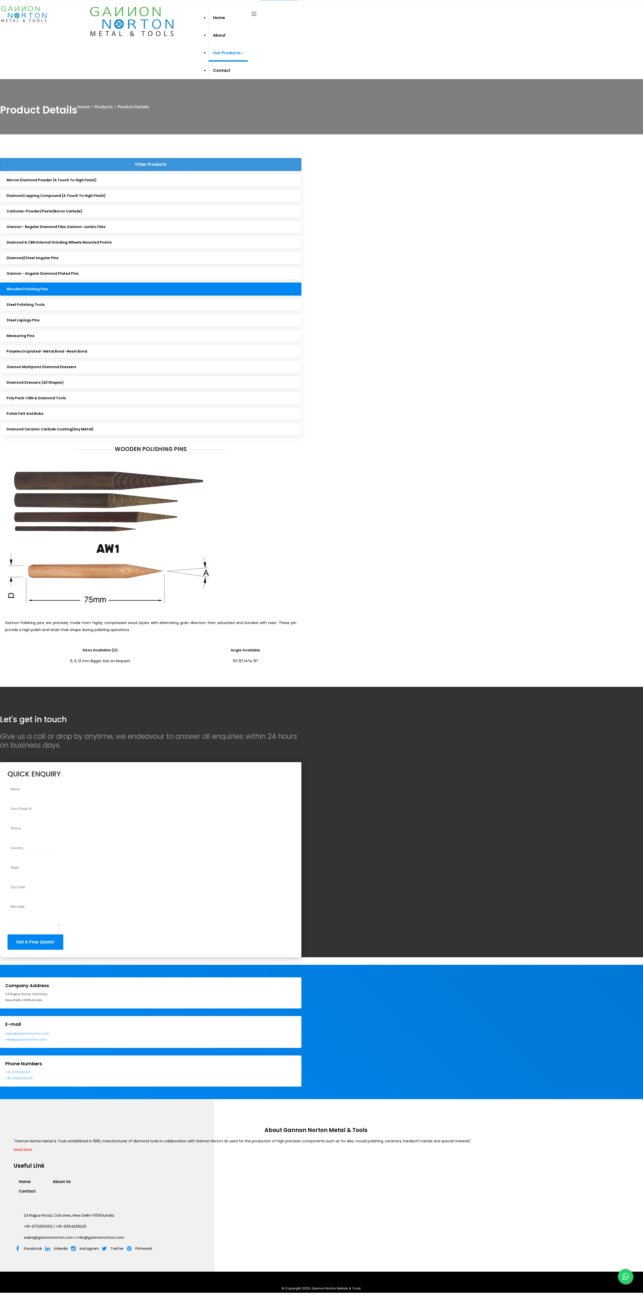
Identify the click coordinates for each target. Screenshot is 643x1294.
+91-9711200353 (17, 1072)
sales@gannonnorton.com (27, 1033)
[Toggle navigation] (253, 14)
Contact (221, 70)
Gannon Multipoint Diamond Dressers (41, 366)
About (219, 35)
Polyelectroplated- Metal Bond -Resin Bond (47, 351)
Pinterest (143, 1248)
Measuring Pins (20, 335)
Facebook (33, 1248)
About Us (62, 1181)
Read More (23, 1149)
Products (103, 107)
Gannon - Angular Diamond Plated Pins (43, 273)
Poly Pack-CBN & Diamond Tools (36, 398)
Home (219, 18)
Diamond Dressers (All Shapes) (35, 382)
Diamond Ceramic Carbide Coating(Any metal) (50, 429)
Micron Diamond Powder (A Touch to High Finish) (52, 180)
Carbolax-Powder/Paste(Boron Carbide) (45, 211)
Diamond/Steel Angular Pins (33, 257)
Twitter (117, 1248)
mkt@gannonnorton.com (25, 1039)
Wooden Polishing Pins (27, 289)
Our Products (226, 53)
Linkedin (61, 1248)
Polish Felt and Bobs (25, 413)
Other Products (151, 164)
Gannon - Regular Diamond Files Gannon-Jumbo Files (56, 226)
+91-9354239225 (19, 1078)
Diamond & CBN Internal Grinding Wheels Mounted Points (59, 242)
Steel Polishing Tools (26, 304)
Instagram (89, 1248)
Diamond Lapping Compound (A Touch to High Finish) (56, 195)
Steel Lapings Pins (23, 320)
